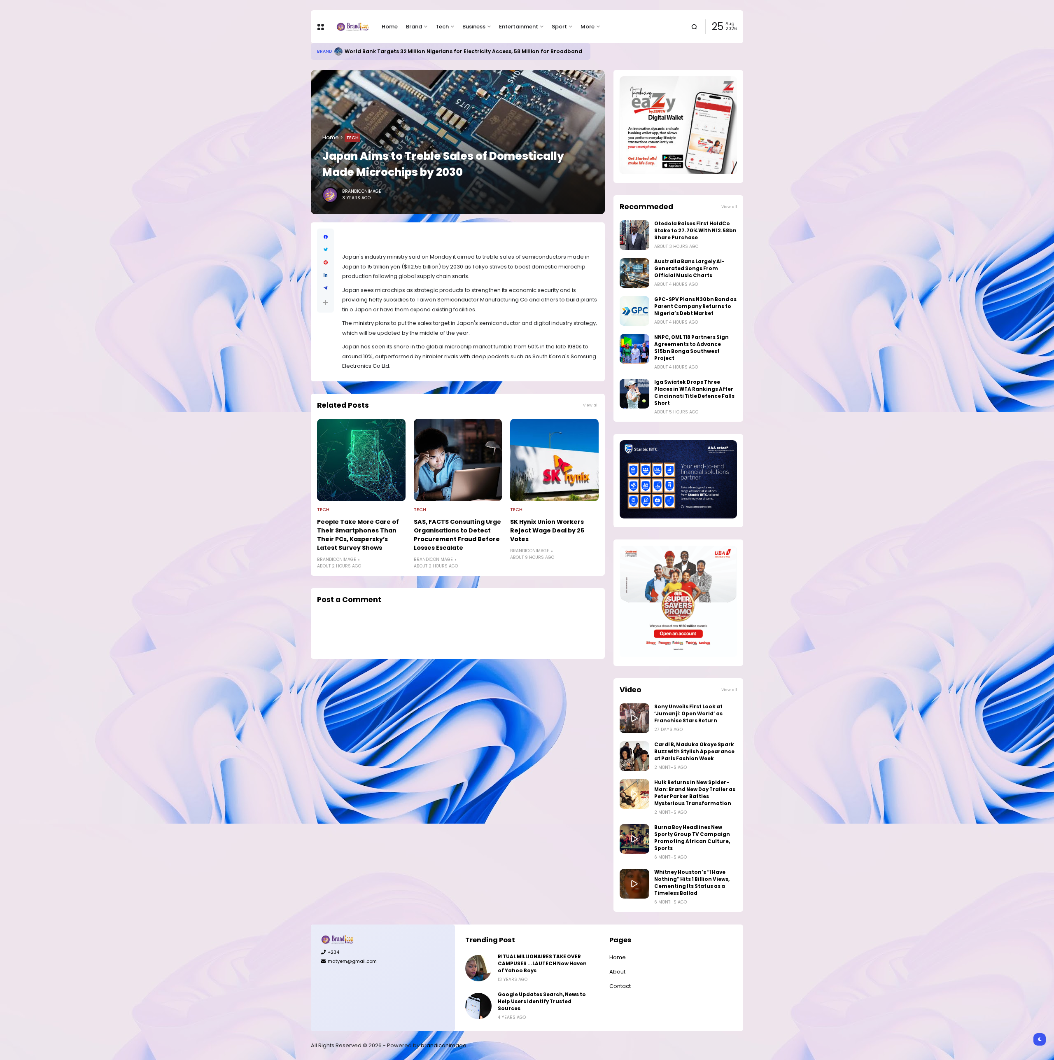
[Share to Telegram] (325, 288)
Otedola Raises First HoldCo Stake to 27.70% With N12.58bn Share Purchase (695, 230)
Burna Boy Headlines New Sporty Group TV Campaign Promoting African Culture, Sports (692, 838)
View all (591, 405)
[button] (325, 302)
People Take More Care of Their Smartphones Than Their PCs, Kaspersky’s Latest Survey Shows (358, 535)
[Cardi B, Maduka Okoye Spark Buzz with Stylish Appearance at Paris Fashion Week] (634, 756)
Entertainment (518, 26)
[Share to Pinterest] (325, 262)
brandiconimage (443, 1045)
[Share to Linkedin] (325, 275)
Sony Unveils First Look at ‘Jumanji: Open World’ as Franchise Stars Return (688, 713)
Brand (414, 26)
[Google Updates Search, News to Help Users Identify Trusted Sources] (478, 1006)
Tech (442, 26)
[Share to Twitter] (325, 249)
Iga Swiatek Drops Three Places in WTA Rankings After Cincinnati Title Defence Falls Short (694, 392)
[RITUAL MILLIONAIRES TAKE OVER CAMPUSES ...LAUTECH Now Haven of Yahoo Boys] (478, 968)
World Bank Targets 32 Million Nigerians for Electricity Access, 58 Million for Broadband (463, 51)
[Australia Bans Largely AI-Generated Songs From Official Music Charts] (634, 273)
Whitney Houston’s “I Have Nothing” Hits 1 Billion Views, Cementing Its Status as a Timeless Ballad (692, 883)
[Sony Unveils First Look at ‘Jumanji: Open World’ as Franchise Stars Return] (634, 718)
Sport (559, 26)
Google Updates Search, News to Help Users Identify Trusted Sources (542, 1001)
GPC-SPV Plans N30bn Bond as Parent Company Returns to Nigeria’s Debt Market (695, 306)
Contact (620, 986)
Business (473, 26)
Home (390, 26)
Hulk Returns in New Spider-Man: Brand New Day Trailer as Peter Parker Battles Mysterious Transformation (694, 793)
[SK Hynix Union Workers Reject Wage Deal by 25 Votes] (554, 460)
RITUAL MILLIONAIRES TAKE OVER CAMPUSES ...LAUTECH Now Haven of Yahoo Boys (542, 963)
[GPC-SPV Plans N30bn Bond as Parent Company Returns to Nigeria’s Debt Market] (634, 311)
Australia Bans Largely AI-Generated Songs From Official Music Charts (689, 268)
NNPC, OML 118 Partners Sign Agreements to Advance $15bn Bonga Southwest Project (691, 348)
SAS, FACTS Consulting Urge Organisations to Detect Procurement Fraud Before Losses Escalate (457, 535)
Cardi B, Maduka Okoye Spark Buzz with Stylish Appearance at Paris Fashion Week (694, 751)
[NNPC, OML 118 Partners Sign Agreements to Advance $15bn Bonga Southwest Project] (634, 349)
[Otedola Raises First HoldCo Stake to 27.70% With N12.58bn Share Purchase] (634, 235)
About (617, 972)
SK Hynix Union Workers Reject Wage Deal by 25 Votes (547, 530)
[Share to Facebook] (325, 237)
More (588, 26)
